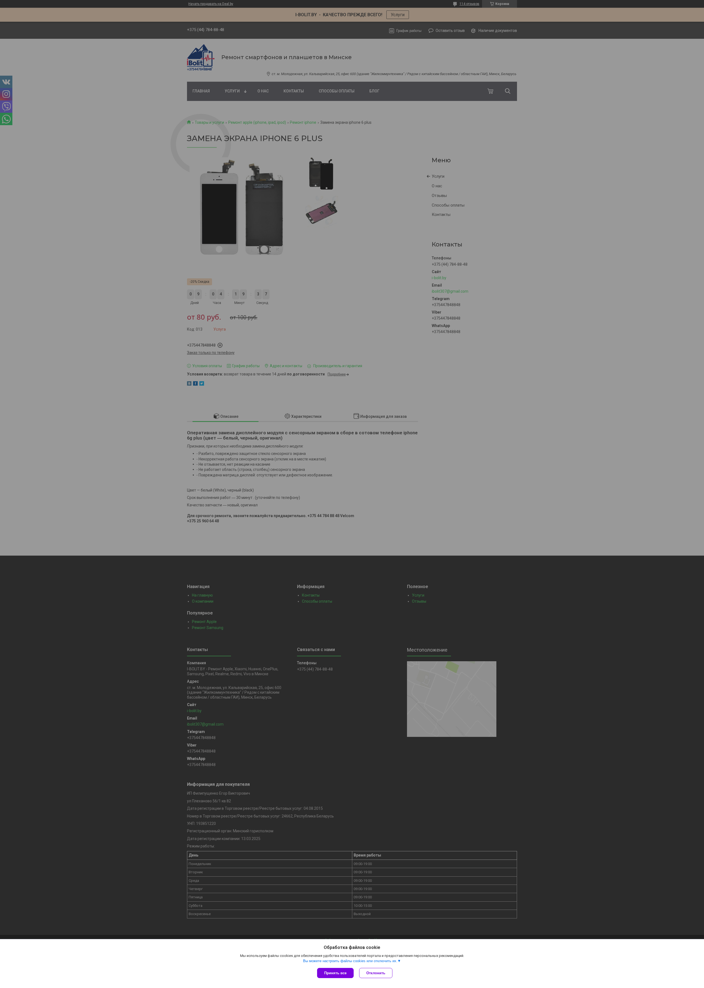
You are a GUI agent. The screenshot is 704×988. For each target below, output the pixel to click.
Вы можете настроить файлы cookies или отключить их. (350, 961)
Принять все (335, 973)
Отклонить (375, 973)
